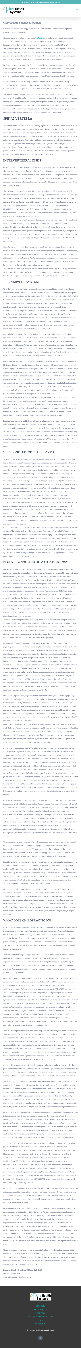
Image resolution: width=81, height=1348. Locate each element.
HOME (40, 1302)
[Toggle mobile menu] (77, 9)
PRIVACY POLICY (40, 1309)
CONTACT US (40, 1324)
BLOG (40, 1320)
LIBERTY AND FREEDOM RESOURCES (40, 1316)
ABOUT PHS (40, 1313)
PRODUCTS (40, 1306)
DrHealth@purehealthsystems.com (49, 2)
